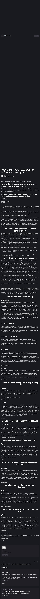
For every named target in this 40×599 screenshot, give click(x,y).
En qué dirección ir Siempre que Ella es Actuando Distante (16, 591)
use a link (3, 540)
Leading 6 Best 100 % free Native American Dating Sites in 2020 (16, 564)
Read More (4, 583)
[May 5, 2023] (5, 572)
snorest (13, 577)
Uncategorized (4, 166)
